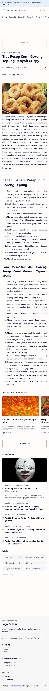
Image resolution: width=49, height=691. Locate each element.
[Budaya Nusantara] (21, 485)
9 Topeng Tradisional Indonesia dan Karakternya (21, 489)
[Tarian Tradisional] (20, 515)
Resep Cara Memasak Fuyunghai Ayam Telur (19, 420)
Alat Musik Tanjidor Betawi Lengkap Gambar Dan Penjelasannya (25, 530)
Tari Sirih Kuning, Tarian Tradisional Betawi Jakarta (24, 519)
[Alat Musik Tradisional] (22, 526)
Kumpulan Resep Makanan (13, 116)
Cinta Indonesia (13, 10)
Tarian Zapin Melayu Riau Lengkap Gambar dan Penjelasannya (24, 542)
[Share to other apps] (22, 75)
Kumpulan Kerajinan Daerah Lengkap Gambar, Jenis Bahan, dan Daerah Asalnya (24, 507)
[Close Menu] (46, 3)
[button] (41, 10)
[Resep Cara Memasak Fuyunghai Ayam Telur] (20, 406)
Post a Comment (24, 443)
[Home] (4, 17)
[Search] (45, 10)
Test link (5, 4)
